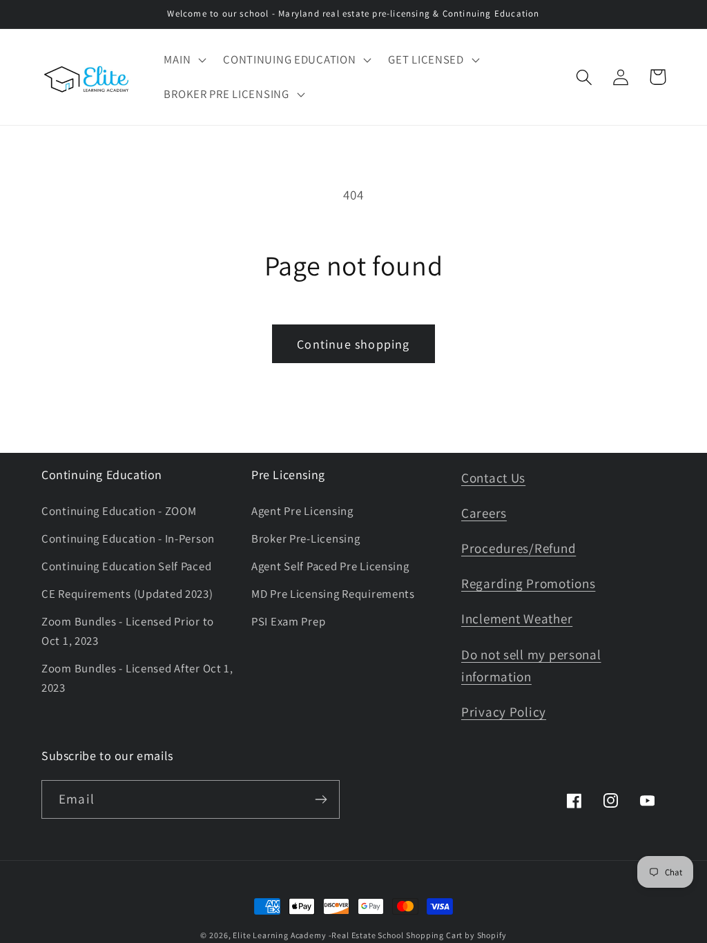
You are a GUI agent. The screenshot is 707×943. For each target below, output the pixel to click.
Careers (484, 513)
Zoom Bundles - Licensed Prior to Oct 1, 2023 (127, 631)
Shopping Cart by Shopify (456, 935)
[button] (183, 60)
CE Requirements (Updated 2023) (127, 593)
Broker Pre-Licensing (305, 538)
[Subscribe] (320, 799)
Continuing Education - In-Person (128, 538)
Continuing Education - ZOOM (118, 510)
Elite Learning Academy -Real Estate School (318, 935)
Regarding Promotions (528, 583)
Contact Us (493, 478)
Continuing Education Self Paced (126, 566)
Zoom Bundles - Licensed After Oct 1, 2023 (137, 678)
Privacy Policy (503, 712)
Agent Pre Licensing (302, 510)
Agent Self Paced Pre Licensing (330, 566)
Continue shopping (353, 344)
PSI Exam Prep (288, 621)
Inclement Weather (516, 619)
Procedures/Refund (518, 548)
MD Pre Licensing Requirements (333, 593)
